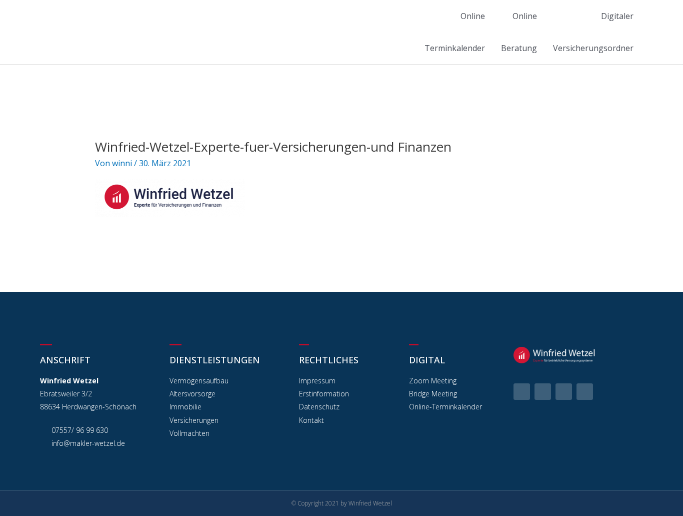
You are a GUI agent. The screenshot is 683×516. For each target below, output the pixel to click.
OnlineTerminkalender (454, 32)
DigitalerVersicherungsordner (593, 32)
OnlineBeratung (519, 32)
